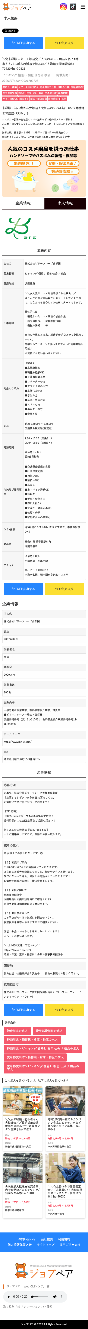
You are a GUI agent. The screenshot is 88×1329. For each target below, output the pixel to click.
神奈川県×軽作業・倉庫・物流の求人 (32, 1039)
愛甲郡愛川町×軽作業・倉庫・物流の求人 (35, 1057)
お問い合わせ (27, 1239)
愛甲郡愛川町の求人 (49, 1031)
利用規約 (64, 1239)
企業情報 (23, 203)
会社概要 (47, 1239)
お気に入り (66, 43)
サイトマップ (45, 1245)
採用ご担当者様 (70, 1245)
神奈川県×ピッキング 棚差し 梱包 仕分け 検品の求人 (43, 1048)
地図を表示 (31, 546)
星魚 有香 (15, 1306)
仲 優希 (47, 1306)
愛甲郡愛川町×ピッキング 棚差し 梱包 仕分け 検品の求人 (43, 1068)
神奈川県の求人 (17, 1031)
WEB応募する (25, 43)
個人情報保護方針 (20, 1245)
